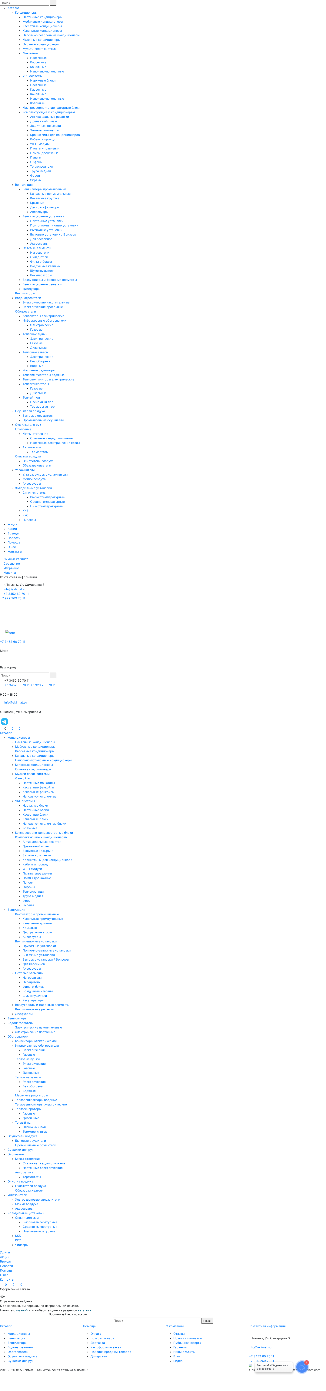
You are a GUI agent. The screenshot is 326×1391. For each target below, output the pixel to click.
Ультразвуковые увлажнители (45, 474)
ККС (25, 515)
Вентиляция (24, 184)
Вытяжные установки (46, 230)
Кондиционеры (26, 12)
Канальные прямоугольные (50, 194)
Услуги (13, 524)
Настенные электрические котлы (55, 443)
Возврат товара (102, 1338)
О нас (12, 547)
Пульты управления (44, 148)
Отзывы (179, 1334)
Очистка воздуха (28, 456)
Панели (35, 157)
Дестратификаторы (44, 207)
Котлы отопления (35, 434)
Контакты (15, 551)
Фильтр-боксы (41, 261)
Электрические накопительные (46, 302)
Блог (176, 1356)
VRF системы (32, 76)
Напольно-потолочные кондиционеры (51, 35)
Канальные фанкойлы (39, 792)
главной (22, 1310)
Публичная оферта (187, 1343)
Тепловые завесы (35, 352)
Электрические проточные (43, 307)
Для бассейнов (41, 239)
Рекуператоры (41, 275)
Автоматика (32, 447)
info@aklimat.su (14, 589)
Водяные (36, 366)
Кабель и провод (42, 139)
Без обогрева (40, 361)
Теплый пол (31, 397)
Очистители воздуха (38, 461)
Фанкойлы (30, 53)
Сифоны (36, 162)
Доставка (98, 1343)
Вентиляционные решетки (42, 284)
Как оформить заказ (106, 1347)
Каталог (13, 8)
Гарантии (180, 1347)
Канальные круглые (44, 198)
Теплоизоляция (41, 166)
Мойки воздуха (34, 479)
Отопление (23, 429)
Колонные (37, 103)
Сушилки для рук (28, 424)
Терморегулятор (42, 406)
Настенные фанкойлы (39, 783)
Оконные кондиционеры (41, 44)
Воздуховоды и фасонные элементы (50, 280)
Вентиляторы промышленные (44, 189)
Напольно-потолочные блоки (44, 823)
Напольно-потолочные (47, 71)
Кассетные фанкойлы (39, 787)
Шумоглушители (42, 271)
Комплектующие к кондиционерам (49, 112)
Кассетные (38, 62)
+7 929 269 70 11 (12, 598)
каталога (84, 1310)
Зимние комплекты (44, 130)
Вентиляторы (25, 293)
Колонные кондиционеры (41, 40)
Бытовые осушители (38, 415)
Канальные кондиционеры (42, 30)
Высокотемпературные (47, 497)
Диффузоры (31, 289)
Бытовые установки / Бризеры (53, 234)
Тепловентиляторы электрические (48, 379)
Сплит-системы (34, 492)
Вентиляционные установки (43, 216)
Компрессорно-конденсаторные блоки (52, 107)
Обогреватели (25, 311)
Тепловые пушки (35, 334)
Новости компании (187, 1338)
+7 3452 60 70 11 (16, 594)
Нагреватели (39, 252)
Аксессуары (39, 212)
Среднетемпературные (47, 501)
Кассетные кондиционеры (42, 26)
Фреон (35, 175)
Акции (12, 529)
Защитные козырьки (45, 126)
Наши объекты (184, 1352)
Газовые (36, 329)
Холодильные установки (33, 488)
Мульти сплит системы (40, 49)
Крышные (37, 203)
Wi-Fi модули (40, 144)
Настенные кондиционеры (42, 17)
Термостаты (39, 452)
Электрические (41, 325)
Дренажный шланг (44, 121)
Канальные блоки (35, 819)
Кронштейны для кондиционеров (55, 135)
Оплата (96, 1334)
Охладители (39, 257)
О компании (175, 1326)
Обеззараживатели (37, 465)
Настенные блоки (36, 810)
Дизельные (38, 347)
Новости (14, 538)
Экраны (36, 180)
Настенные (38, 58)
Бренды (13, 533)
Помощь (14, 542)
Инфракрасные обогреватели (44, 320)
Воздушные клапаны (45, 266)
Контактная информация (267, 1326)
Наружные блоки (43, 80)
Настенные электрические (43, 1168)
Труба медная (40, 171)
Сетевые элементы (37, 248)
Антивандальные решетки (49, 117)
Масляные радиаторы (39, 370)
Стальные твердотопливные (51, 438)
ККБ (25, 511)
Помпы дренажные (44, 153)
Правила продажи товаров (111, 1352)
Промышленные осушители (43, 420)
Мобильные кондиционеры (43, 21)
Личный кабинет (16, 559)
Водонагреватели (28, 298)
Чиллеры (29, 520)
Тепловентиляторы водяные (44, 375)
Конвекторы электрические (43, 316)
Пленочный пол (41, 402)
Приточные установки (47, 221)
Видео (178, 1361)
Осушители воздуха (30, 411)
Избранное (12, 568)
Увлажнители (25, 470)
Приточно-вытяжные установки (54, 225)
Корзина (10, 572)
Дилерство (99, 1356)
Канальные (38, 67)
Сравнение (12, 563)
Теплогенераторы (36, 384)
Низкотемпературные (46, 506)
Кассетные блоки (35, 814)
